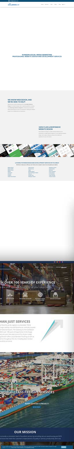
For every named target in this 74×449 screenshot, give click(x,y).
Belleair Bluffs (10, 168)
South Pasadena (52, 171)
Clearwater (10, 172)
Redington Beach (31, 176)
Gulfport (9, 175)
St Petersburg (52, 174)
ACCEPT (63, 447)
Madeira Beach (31, 171)
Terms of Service (20, 447)
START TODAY (32, 18)
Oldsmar (30, 174)
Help (60, 4)
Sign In (63, 4)
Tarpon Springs (52, 175)
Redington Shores (52, 167)
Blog (55, 4)
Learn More (36, 85)
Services (46, 4)
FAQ (51, 4)
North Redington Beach (33, 172)
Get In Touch (36, 407)
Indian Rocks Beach (12, 176)
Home (42, 4)
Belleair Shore (10, 170)
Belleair (9, 171)
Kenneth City (31, 168)
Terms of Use (13, 447)
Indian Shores (31, 167)
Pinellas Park (31, 175)
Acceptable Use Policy (30, 447)
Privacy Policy (8, 447)
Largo (29, 170)
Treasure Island (52, 176)
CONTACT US (42, 18)
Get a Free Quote (36, 151)
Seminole (51, 170)
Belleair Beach (11, 167)
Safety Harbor (52, 168)
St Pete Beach (52, 172)
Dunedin (9, 174)
